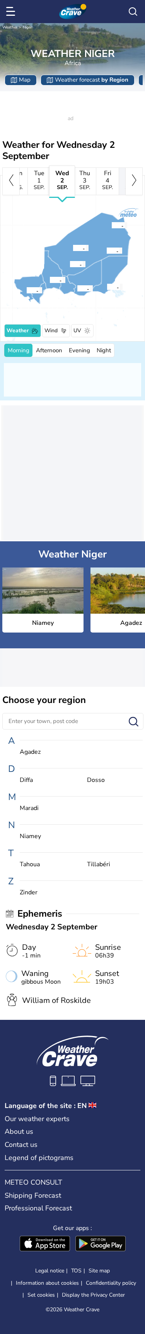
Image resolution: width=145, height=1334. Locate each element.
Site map (99, 1270)
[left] (11, 181)
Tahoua (30, 864)
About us (19, 1131)
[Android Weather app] (100, 1244)
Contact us (21, 1144)
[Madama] (111, 225)
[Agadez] (69, 264)
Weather (9, 27)
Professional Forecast (38, 1208)
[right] (134, 181)
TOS (76, 1270)
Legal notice (49, 1270)
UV (77, 330)
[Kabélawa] (107, 287)
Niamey (30, 836)
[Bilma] (106, 250)
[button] (28, 290)
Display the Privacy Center (93, 1295)
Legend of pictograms (39, 1157)
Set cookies (41, 1295)
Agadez (30, 752)
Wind (51, 330)
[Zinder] (77, 288)
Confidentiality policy (111, 1283)
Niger (27, 27)
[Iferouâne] (73, 248)
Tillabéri (98, 864)
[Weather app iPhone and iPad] (45, 1244)
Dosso (96, 780)
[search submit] (133, 722)
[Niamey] (26, 290)
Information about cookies (47, 1283)
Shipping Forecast (33, 1195)
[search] (133, 11)
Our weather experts (37, 1118)
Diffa (26, 780)
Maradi (29, 808)
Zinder (29, 892)
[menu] (12, 11)
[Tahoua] (49, 280)
